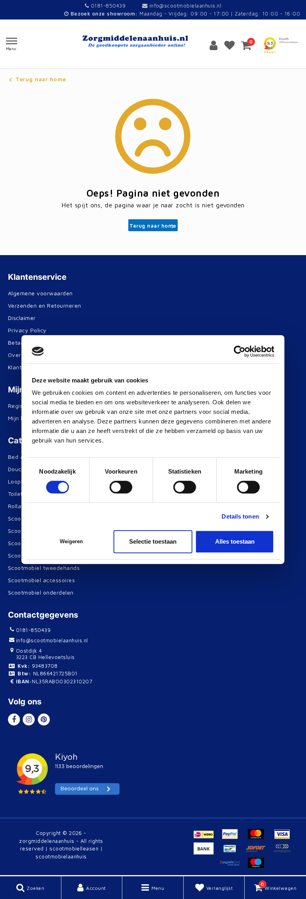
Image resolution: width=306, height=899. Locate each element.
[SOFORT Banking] (259, 852)
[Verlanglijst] (229, 45)
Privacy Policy (27, 330)
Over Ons (20, 354)
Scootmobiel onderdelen (41, 592)
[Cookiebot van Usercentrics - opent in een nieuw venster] (239, 351)
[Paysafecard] (233, 866)
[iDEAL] (207, 837)
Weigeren (71, 541)
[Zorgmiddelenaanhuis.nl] (153, 41)
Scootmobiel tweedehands (44, 567)
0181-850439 (107, 5)
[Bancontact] (233, 852)
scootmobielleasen (73, 848)
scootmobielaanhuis (61, 856)
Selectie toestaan (153, 541)
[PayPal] (233, 837)
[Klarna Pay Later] (284, 852)
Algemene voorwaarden (40, 293)
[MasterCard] (259, 837)
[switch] (121, 487)
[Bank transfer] (207, 852)
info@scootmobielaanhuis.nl (185, 5)
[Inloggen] (214, 45)
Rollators (20, 506)
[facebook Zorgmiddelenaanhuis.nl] (14, 719)
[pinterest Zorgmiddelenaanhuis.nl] (44, 719)
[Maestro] (258, 866)
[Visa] (284, 837)
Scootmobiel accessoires (41, 580)
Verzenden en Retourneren (44, 305)
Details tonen (240, 516)
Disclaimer (22, 317)
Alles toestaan (235, 541)
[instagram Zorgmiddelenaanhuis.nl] (29, 719)
